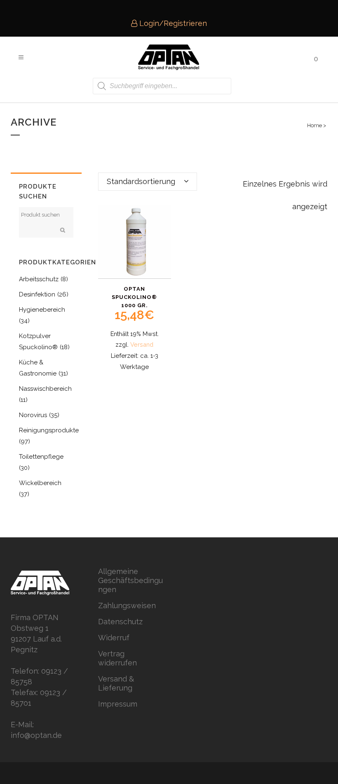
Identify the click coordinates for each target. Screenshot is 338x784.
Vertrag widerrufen (117, 658)
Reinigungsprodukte (49, 430)
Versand (141, 344)
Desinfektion (37, 294)
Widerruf (113, 637)
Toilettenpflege (41, 456)
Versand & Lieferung (116, 683)
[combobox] (147, 182)
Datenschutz (120, 621)
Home (314, 125)
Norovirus (33, 415)
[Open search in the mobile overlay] (162, 86)
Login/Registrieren (172, 23)
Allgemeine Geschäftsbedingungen (130, 580)
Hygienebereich (42, 309)
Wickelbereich (40, 483)
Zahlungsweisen (127, 605)
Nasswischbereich (45, 388)
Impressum (117, 704)
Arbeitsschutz (39, 279)
